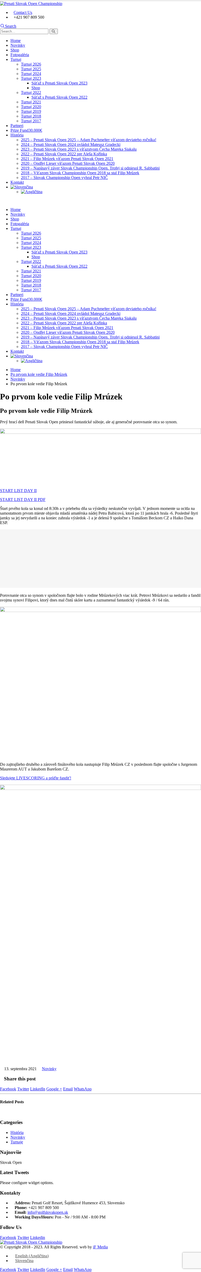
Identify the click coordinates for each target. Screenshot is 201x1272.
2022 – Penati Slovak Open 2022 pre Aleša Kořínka (64, 154)
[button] (8, 26)
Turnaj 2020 (31, 106)
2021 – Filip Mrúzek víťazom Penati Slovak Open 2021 (67, 158)
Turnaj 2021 (31, 102)
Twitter (23, 1089)
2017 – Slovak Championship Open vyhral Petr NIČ (64, 177)
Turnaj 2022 (31, 92)
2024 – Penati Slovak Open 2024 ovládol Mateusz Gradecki (70, 144)
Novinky (17, 45)
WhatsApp (83, 1089)
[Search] (53, 31)
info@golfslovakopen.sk (47, 1212)
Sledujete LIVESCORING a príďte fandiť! (35, 778)
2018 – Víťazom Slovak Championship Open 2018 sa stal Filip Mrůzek (80, 173)
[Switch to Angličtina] (31, 191)
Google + (54, 1089)
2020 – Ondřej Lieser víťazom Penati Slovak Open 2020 (68, 163)
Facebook (8, 1089)
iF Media (100, 1247)
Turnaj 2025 (31, 69)
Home (15, 40)
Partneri (16, 125)
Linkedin (37, 1237)
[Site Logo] (31, 3)
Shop (14, 50)
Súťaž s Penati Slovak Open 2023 (59, 83)
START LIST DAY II (18, 490)
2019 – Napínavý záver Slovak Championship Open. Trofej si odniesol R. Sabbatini (90, 168)
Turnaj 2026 (31, 64)
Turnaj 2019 (31, 111)
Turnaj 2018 (31, 116)
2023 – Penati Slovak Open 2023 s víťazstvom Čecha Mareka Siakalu (79, 149)
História (17, 135)
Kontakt (17, 182)
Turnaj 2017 (31, 121)
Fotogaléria (19, 54)
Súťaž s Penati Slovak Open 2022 (59, 97)
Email (68, 1089)
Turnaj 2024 (31, 73)
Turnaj (15, 59)
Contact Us (23, 12)
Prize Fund (26, 130)
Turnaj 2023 (31, 78)
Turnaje (16, 1142)
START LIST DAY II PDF (23, 499)
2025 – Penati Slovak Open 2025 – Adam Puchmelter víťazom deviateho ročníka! (88, 140)
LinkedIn (37, 1089)
